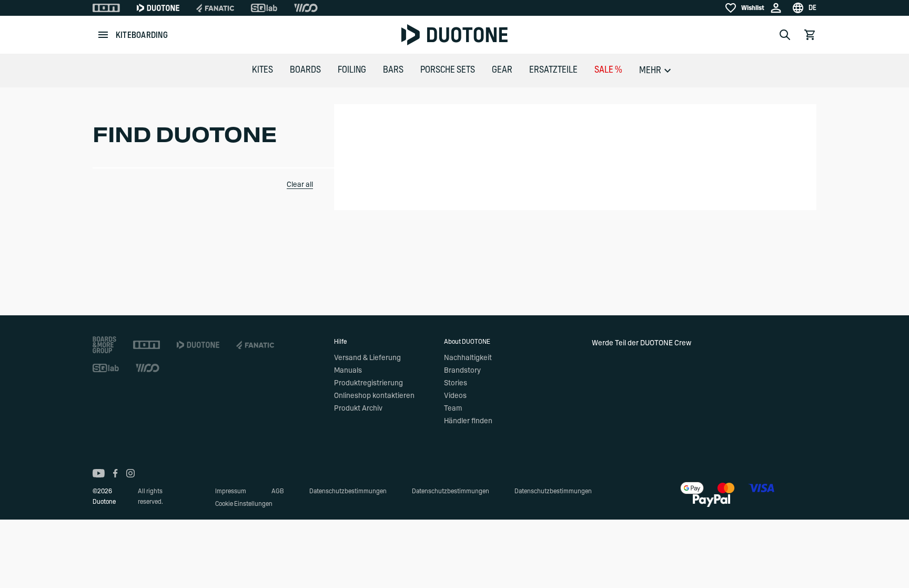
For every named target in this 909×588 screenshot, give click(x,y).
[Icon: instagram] (130, 473)
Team (453, 408)
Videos (455, 396)
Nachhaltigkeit (468, 358)
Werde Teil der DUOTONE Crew (641, 343)
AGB (277, 491)
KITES (262, 70)
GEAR (502, 70)
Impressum (230, 491)
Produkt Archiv (358, 408)
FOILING (352, 70)
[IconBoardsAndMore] (104, 344)
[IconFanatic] (215, 8)
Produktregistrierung (368, 383)
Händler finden (468, 421)
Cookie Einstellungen (243, 504)
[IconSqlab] (264, 8)
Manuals (348, 370)
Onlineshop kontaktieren (374, 396)
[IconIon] (106, 8)
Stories (455, 383)
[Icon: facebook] (115, 473)
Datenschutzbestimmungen (348, 491)
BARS (393, 70)
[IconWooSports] (306, 8)
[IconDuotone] (158, 8)
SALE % (608, 70)
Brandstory (462, 370)
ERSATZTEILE (553, 70)
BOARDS (305, 70)
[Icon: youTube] (99, 473)
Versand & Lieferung (367, 358)
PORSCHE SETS (447, 70)
